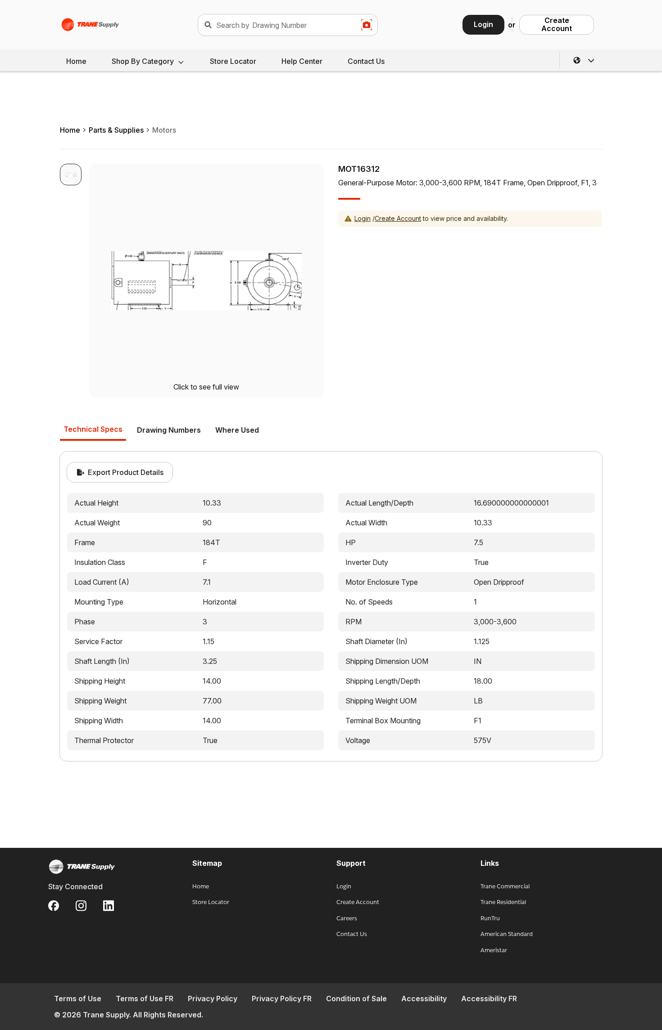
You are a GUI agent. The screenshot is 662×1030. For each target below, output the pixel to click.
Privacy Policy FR (282, 998)
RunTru (490, 918)
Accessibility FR (489, 998)
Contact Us (366, 61)
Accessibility (424, 998)
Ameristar (494, 950)
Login (483, 24)
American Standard (507, 934)
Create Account (556, 24)
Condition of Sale (356, 998)
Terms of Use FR (144, 998)
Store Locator (233, 61)
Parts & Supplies (116, 129)
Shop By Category (143, 61)
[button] (584, 60)
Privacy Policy (212, 998)
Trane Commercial (505, 886)
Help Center (301, 61)
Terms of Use (77, 998)
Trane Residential (503, 902)
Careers (346, 918)
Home (76, 61)
